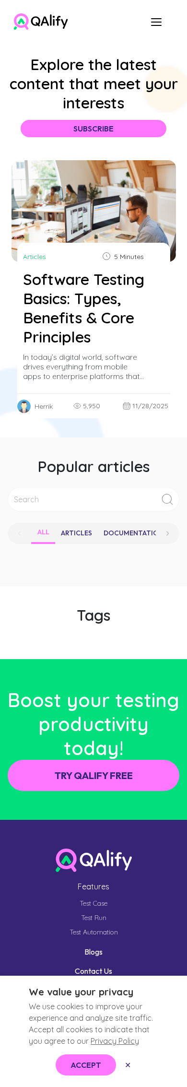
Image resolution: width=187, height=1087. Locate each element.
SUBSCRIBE (93, 128)
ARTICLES (76, 533)
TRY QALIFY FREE (94, 775)
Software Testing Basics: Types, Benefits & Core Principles (83, 308)
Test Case (93, 903)
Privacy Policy (115, 1041)
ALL (43, 532)
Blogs (93, 952)
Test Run (93, 917)
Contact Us (93, 971)
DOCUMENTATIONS (135, 533)
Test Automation (94, 932)
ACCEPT (85, 1065)
